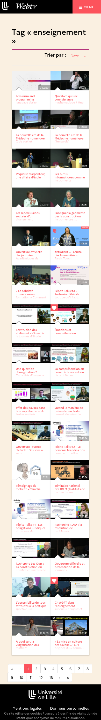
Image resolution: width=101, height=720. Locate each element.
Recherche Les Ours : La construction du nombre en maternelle (31, 567)
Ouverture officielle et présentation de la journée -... (70, 567)
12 (41, 677)
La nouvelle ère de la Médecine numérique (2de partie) (30, 138)
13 (51, 677)
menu (90, 6)
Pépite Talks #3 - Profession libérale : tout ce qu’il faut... (68, 294)
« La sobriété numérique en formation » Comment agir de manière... (31, 295)
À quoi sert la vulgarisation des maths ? (27, 644)
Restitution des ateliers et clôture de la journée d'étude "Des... (30, 334)
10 (21, 677)
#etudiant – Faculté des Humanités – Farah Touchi (68, 255)
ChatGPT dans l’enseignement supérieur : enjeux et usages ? (68, 607)
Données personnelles (69, 708)
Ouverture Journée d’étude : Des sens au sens (30, 450)
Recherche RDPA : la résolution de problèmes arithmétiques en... (68, 529)
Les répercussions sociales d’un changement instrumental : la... (28, 217)
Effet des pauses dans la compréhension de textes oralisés (30, 411)
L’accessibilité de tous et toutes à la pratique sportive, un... (31, 606)
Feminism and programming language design (27, 99)
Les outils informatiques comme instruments (70, 177)
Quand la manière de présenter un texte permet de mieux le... (69, 411)
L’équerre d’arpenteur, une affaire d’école (30, 175)
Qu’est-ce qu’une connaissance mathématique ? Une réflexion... (69, 100)
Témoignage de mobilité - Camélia (28, 487)
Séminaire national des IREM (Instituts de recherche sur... (70, 489)
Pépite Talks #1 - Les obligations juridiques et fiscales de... (30, 528)
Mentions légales (27, 708)
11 (31, 677)
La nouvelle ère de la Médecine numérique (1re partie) (69, 138)
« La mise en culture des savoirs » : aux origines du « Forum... (69, 644)
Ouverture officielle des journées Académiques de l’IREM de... (29, 256)
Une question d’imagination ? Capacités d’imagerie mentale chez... (30, 373)
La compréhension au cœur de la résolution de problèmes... (69, 372)
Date (74, 55)
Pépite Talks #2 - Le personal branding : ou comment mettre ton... (70, 451)
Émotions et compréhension (65, 331)
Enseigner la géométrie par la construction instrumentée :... (70, 216)
